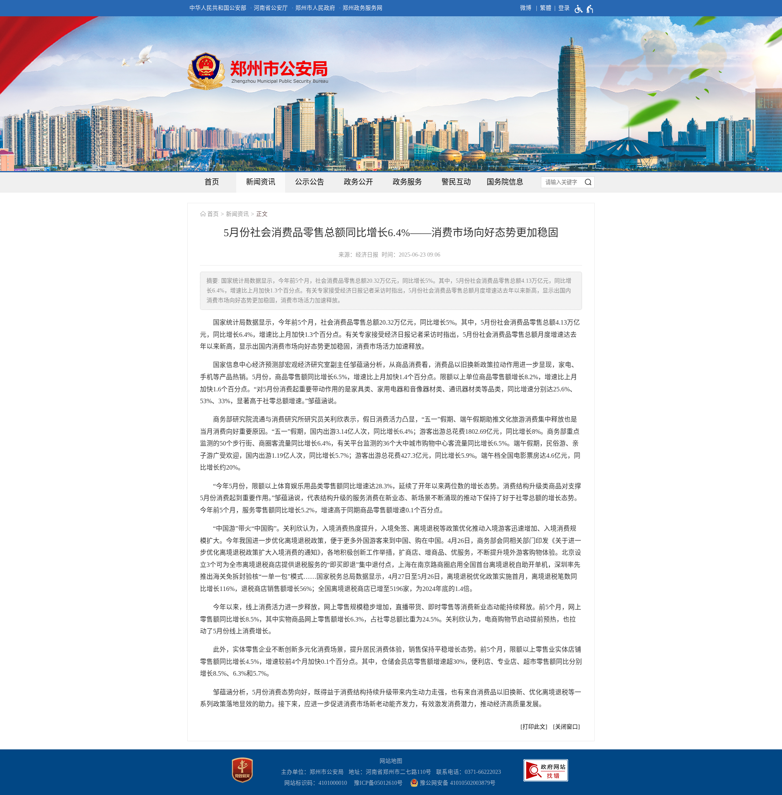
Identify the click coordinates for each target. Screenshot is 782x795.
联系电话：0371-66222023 (468, 772)
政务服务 (407, 182)
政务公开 (358, 182)
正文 (262, 214)
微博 (526, 8)
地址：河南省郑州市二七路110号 (392, 772)
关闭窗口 (566, 727)
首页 (211, 182)
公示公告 (309, 182)
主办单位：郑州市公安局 (314, 772)
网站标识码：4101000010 (317, 783)
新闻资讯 (260, 182)
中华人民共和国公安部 (217, 8)
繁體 (545, 8)
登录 (564, 8)
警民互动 (456, 182)
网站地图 (391, 761)
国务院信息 (505, 182)
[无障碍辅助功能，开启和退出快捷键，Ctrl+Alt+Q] (584, 9)
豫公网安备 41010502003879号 (457, 783)
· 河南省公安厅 (269, 8)
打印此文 (534, 727)
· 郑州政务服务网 (360, 8)
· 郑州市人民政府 (313, 8)
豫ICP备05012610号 (378, 783)
